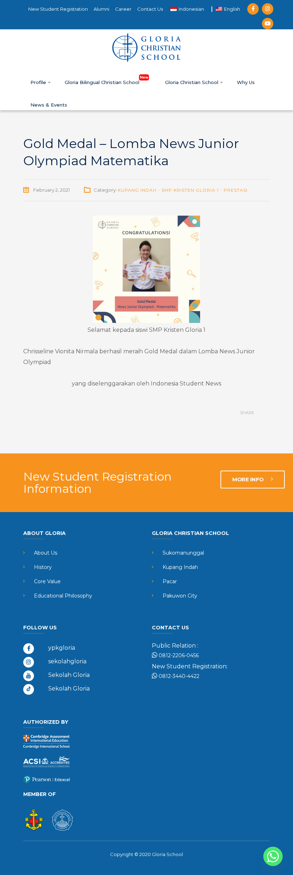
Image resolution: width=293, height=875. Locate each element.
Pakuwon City (180, 596)
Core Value (47, 581)
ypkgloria (61, 647)
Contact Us (150, 9)
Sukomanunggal (183, 553)
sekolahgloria (67, 661)
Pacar (170, 581)
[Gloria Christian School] (146, 47)
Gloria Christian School (192, 82)
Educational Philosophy (63, 596)
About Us (45, 553)
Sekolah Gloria (69, 675)
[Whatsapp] (273, 856)
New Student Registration (58, 9)
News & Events (48, 105)
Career (123, 9)
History (43, 567)
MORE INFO (248, 479)
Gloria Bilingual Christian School (103, 82)
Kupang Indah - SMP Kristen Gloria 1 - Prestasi (183, 190)
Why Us (246, 82)
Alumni (101, 9)
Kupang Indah (180, 567)
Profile (39, 82)
